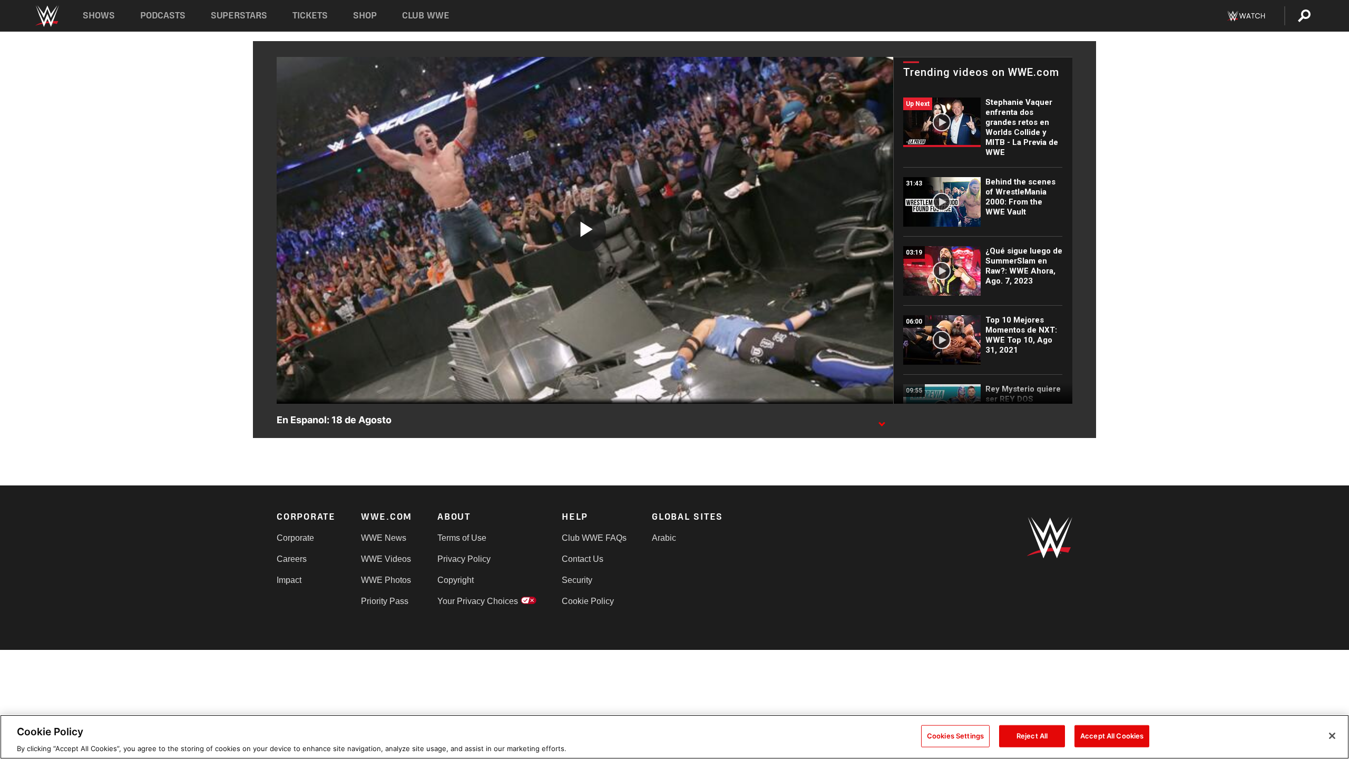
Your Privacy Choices (477, 601)
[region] (674, 737)
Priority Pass (384, 601)
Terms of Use (461, 537)
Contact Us (582, 558)
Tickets (310, 16)
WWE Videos (386, 558)
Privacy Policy (464, 558)
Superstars (239, 16)
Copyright (455, 580)
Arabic (664, 537)
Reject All (1032, 735)
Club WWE (425, 16)
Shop (365, 16)
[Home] (46, 16)
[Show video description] (881, 420)
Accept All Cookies (1111, 735)
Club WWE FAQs (594, 537)
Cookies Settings (955, 735)
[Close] (1332, 735)
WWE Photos (386, 580)
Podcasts (162, 16)
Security (577, 580)
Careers (292, 558)
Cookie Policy (588, 601)
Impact (289, 580)
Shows (99, 16)
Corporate (295, 537)
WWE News (383, 537)
